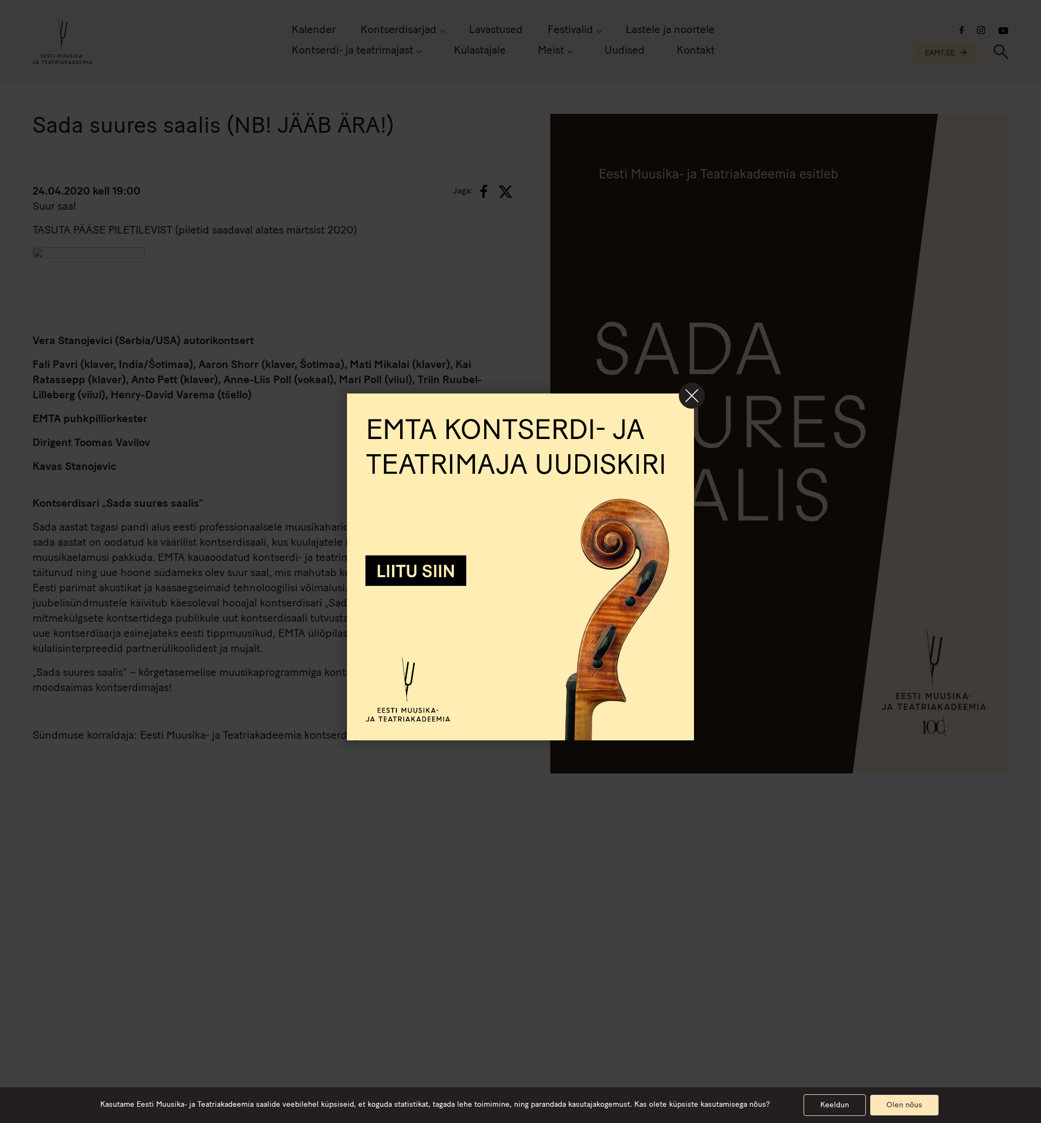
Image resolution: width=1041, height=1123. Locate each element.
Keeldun (834, 1105)
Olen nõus (904, 1105)
